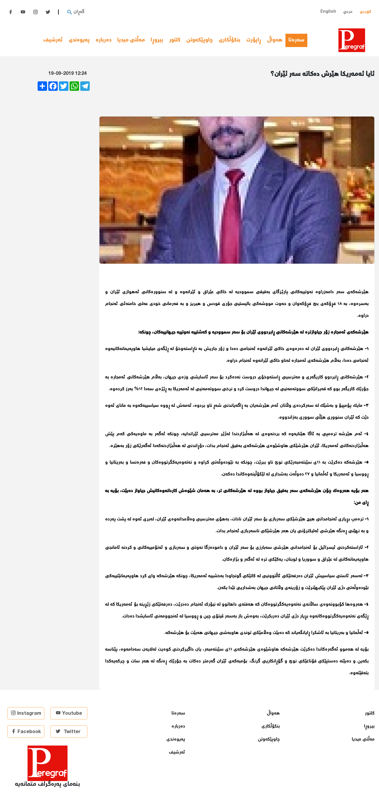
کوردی (365, 12)
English (328, 12)
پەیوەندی (79, 40)
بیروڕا (157, 40)
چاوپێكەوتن (199, 40)
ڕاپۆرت (253, 40)
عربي (348, 12)
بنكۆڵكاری (229, 40)
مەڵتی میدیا (131, 40)
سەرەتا (297, 40)
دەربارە (103, 40)
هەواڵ (274, 40)
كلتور (174, 40)
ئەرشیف (53, 40)
